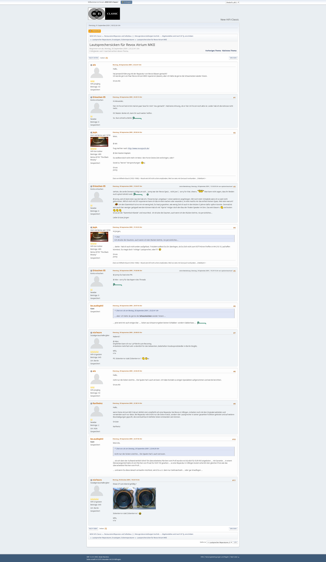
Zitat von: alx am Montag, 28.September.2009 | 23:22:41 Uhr (137, 311)
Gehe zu (203, 542)
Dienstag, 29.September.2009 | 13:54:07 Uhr (127, 186)
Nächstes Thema (229, 51)
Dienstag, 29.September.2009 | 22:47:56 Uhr (127, 439)
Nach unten (93, 58)
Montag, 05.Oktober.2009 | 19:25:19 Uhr (126, 480)
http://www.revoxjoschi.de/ (138, 148)
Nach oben (93, 529)
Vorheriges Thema (213, 51)
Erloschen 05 (99, 97)
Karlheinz (98, 403)
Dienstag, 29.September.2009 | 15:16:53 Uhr (127, 227)
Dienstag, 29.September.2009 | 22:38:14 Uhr (127, 403)
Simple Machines (104, 557)
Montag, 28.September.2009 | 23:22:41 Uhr (127, 65)
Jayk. (95, 132)
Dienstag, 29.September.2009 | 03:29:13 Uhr (127, 97)
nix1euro (97, 332)
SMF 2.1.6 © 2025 (92, 557)
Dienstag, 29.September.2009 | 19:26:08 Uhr (127, 270)
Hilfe (202, 557)
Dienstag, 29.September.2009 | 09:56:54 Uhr (127, 132)
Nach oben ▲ (234, 557)
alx (94, 64)
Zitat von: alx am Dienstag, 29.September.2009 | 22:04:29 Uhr (137, 449)
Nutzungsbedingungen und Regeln (217, 557)
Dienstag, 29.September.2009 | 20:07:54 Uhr (127, 306)
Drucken (233, 58)
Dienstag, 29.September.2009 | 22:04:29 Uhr (127, 371)
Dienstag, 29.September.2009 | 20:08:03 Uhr (127, 332)
